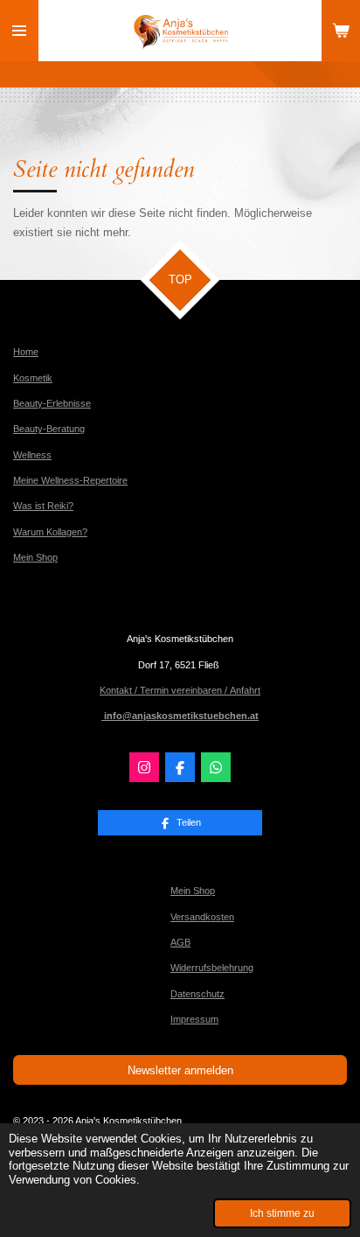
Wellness (32, 455)
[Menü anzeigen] (19, 30)
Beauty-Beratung (49, 428)
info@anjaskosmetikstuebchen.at (180, 715)
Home (25, 351)
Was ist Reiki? (43, 505)
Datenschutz (197, 994)
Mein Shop (35, 557)
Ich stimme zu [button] (282, 1213)
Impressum (194, 1019)
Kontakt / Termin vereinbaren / (165, 690)
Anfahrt (245, 690)
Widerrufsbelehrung (211, 967)
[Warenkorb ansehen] (341, 30)
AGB (180, 942)
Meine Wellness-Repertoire (70, 480)
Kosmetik (32, 378)
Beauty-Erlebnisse (52, 403)
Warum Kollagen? (50, 532)
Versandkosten (202, 917)
